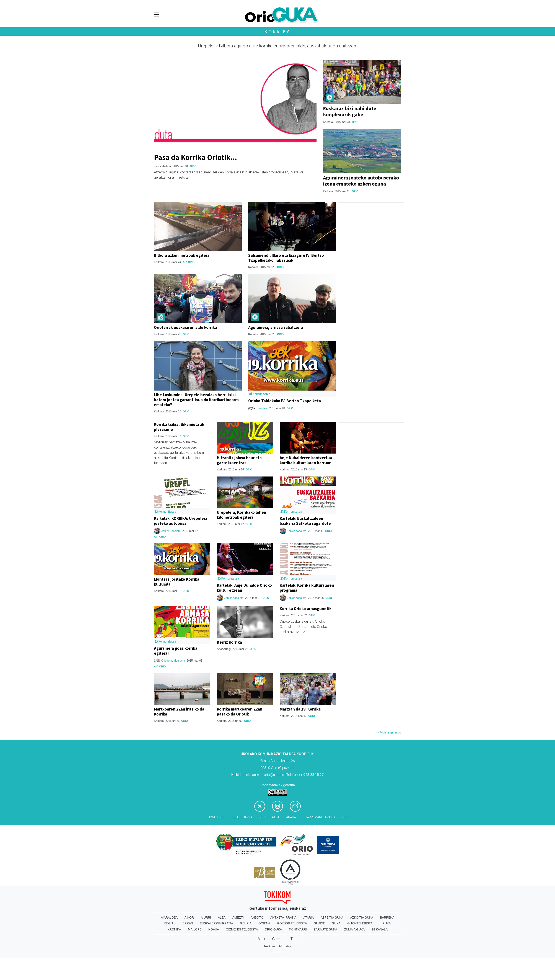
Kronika (174, 929)
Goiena (264, 923)
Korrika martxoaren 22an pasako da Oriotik (239, 711)
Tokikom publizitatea (277, 946)
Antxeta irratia (283, 917)
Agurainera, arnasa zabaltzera (275, 327)
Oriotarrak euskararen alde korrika (185, 327)
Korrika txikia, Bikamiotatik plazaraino (179, 427)
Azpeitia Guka (332, 917)
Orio (193, 166)
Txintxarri (298, 929)
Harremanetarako (320, 817)
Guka (336, 923)
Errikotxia (262, 408)
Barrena (387, 917)
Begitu (170, 923)
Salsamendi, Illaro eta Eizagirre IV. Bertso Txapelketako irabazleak (286, 258)
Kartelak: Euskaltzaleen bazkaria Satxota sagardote (305, 521)
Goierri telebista (292, 923)
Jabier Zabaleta (171, 531)
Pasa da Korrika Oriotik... (195, 157)
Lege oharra (242, 817)
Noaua (213, 929)
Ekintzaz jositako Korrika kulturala (176, 582)
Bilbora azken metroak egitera (181, 255)
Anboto (257, 917)
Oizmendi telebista (242, 929)
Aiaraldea (169, 917)
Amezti (238, 917)
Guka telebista (359, 923)
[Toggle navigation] (156, 14)
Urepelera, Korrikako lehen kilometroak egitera (241, 515)
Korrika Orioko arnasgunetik (305, 608)
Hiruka (385, 923)
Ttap (294, 939)
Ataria (308, 917)
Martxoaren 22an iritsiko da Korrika (179, 711)
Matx (261, 939)
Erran (188, 923)
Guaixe (319, 923)
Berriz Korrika (229, 642)
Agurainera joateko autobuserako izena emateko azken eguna (361, 180)
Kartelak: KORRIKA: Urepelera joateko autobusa (180, 521)
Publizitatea (269, 817)
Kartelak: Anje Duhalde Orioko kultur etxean (244, 588)
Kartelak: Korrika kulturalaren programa (307, 588)
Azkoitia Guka (361, 917)
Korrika (277, 31)
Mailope (194, 929)
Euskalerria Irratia (216, 923)
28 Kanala (380, 929)
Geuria (245, 923)
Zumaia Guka (354, 929)
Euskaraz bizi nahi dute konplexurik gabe (349, 111)
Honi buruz (216, 817)
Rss (345, 817)
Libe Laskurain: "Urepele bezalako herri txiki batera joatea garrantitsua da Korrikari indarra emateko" (196, 399)
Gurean (278, 939)
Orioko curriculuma (173, 660)
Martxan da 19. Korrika (300, 709)
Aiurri (206, 917)
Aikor (189, 917)
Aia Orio (188, 262)
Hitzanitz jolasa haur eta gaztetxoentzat (239, 460)
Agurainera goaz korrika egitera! (175, 651)
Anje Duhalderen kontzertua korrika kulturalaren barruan (306, 460)
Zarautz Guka (325, 929)
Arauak (292, 817)
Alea (221, 917)
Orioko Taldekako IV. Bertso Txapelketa (284, 400)
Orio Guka (273, 929)
